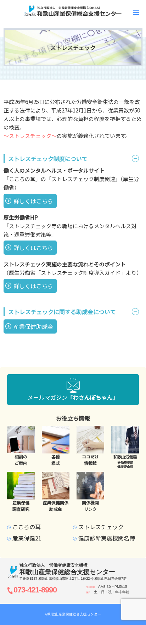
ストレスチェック (101, 526)
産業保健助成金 (33, 326)
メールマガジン (73, 397)
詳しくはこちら (33, 201)
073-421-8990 (35, 589)
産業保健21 (26, 538)
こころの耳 (26, 526)
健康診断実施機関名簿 (106, 538)
